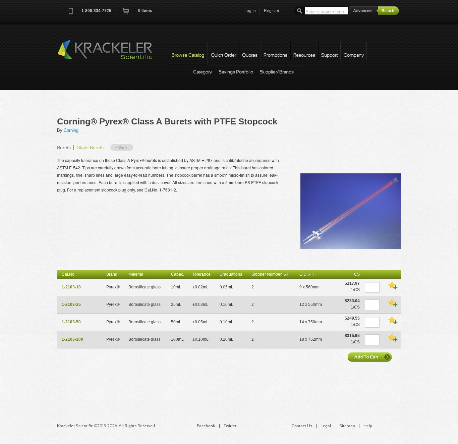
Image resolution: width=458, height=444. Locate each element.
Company (354, 55)
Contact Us (302, 426)
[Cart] (126, 13)
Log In (250, 10)
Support (329, 55)
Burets (64, 147)
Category (202, 72)
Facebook (206, 426)
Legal (326, 426)
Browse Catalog (188, 55)
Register (271, 10)
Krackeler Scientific (111, 53)
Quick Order (223, 55)
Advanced (363, 10)
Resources (304, 55)
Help (367, 426)
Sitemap (347, 426)
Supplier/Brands (277, 72)
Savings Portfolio (236, 72)
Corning (71, 130)
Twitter (230, 426)
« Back (122, 147)
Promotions (275, 55)
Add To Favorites (393, 285)
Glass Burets (90, 147)
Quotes (249, 55)
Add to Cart (370, 357)
